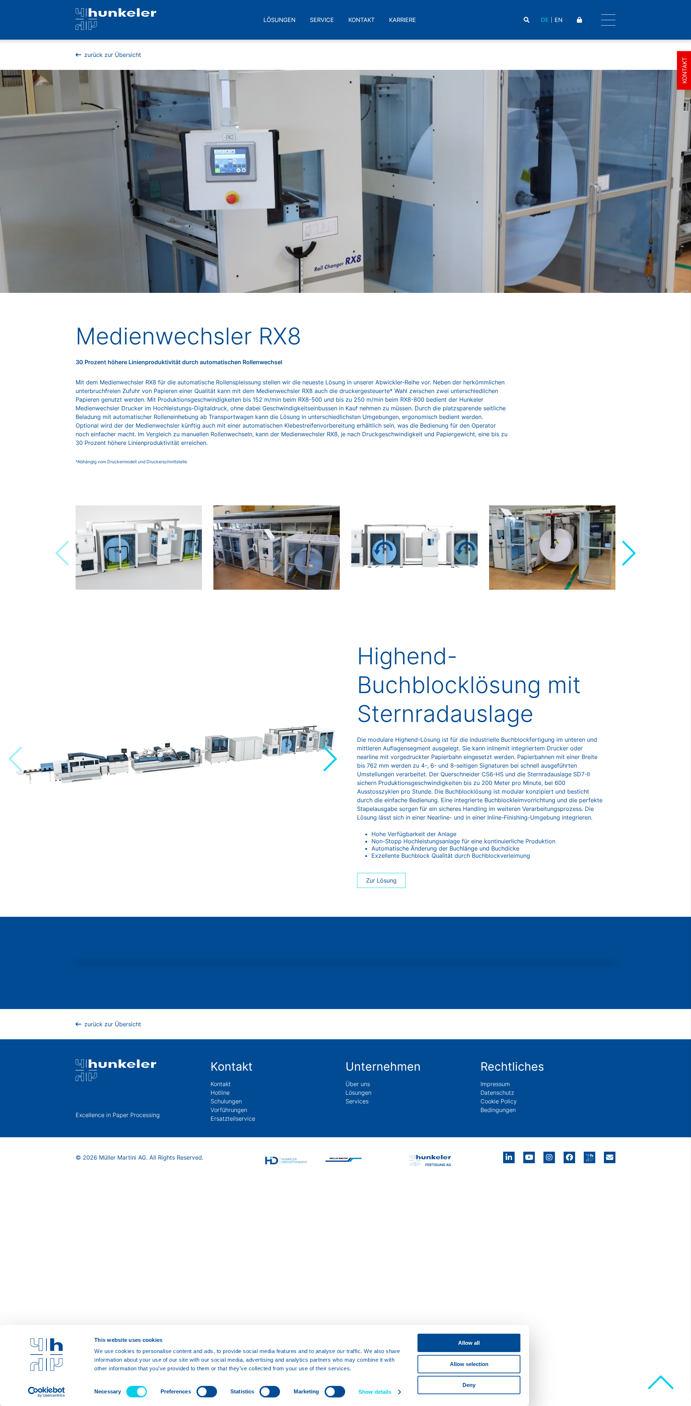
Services (357, 1101)
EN (559, 19)
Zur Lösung (381, 880)
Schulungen (226, 1101)
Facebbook (569, 1155)
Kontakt (361, 19)
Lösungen (279, 19)
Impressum (495, 1084)
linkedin (508, 1155)
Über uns (358, 1084)
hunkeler (589, 1155)
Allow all (469, 1343)
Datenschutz (497, 1092)
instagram (549, 1155)
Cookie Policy (498, 1101)
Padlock (580, 20)
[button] (628, 553)
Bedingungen (498, 1109)
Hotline (220, 1092)
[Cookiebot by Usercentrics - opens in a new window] (46, 1392)
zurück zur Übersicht (112, 54)
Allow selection (469, 1364)
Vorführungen (229, 1109)
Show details (374, 1392)
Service (322, 19)
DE (545, 19)
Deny (468, 1385)
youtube (529, 1155)
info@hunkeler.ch (609, 1155)
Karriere (402, 19)
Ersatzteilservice (233, 1118)
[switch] (207, 1391)
